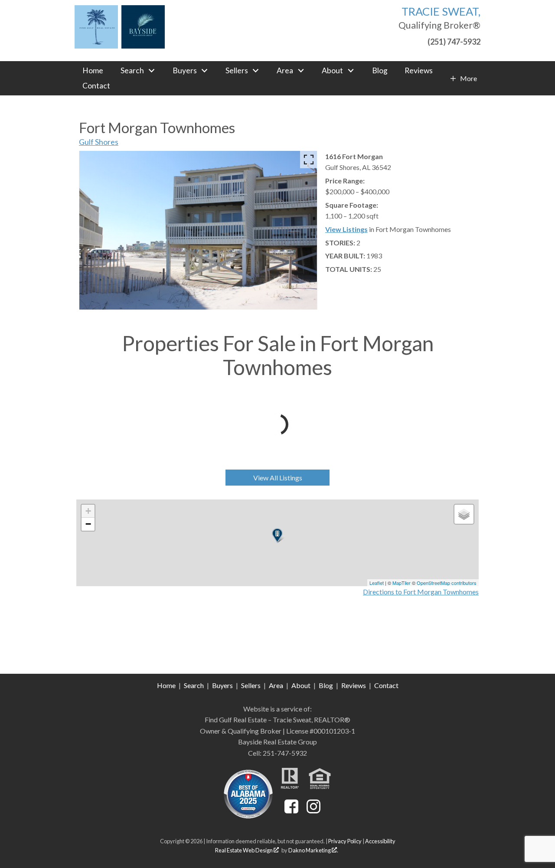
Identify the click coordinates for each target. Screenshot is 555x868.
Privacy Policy (345, 841)
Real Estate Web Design (244, 850)
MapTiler (401, 582)
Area (276, 685)
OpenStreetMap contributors (447, 582)
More (468, 78)
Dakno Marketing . (313, 850)
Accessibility (380, 841)
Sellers (251, 685)
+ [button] (88, 511)
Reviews (419, 71)
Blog (380, 71)
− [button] (88, 524)
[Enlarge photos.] (308, 159)
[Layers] (463, 514)
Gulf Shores (98, 142)
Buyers (222, 685)
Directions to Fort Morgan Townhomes (421, 591)
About (300, 685)
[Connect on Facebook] (291, 810)
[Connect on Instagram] (313, 810)
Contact (96, 86)
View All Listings (277, 477)
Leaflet (376, 582)
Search (194, 685)
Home (92, 71)
